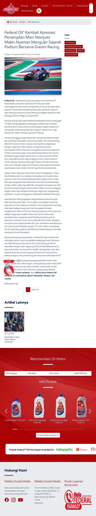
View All (35, 289)
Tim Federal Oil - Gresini (62, 6)
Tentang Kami (82, 6)
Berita (34, 6)
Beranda (24, 6)
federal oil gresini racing (74, 47)
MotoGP (80, 51)
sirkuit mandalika (71, 55)
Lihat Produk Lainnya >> (48, 435)
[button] (6, 412)
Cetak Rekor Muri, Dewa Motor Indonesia (12, 339)
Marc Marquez (70, 51)
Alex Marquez (70, 42)
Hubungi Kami (27, 11)
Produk (45, 6)
